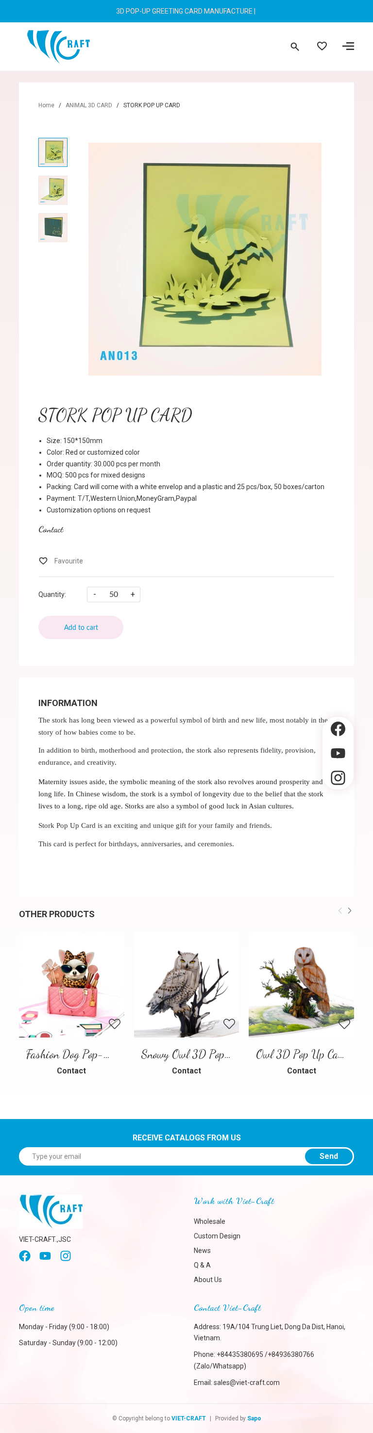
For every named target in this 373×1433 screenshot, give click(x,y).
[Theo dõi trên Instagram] (338, 778)
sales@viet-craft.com (247, 1382)
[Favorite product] (322, 47)
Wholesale (209, 1221)
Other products (57, 914)
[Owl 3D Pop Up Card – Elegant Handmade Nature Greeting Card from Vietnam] (301, 985)
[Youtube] (45, 1259)
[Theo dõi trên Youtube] (338, 753)
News (202, 1250)
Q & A (202, 1265)
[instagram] (65, 1259)
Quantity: (52, 594)
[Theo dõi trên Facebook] (338, 729)
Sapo (254, 1418)
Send (329, 1156)
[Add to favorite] (60, 561)
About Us (208, 1280)
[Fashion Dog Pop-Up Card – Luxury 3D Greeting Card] (71, 985)
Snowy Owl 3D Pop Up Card (202, 1054)
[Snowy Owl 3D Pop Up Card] (186, 985)
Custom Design (217, 1236)
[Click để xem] (205, 259)
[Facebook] (25, 1259)
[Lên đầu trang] (338, 806)
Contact (50, 529)
